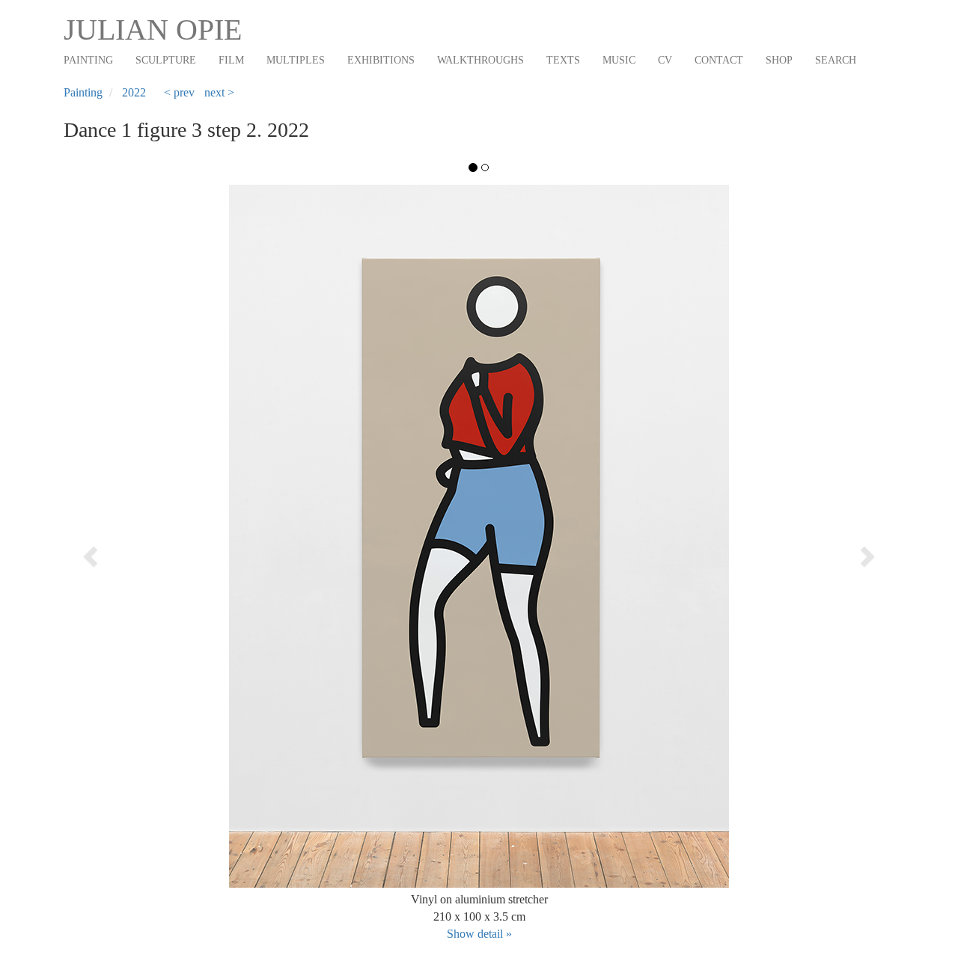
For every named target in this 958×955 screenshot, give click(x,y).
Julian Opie (153, 29)
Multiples (295, 60)
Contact (719, 60)
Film (231, 60)
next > (219, 92)
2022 (134, 92)
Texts (563, 60)
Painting (88, 60)
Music (618, 60)
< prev (179, 92)
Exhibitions (381, 60)
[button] (147, 551)
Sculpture (165, 60)
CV (665, 60)
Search (835, 60)
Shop (779, 60)
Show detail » (479, 933)
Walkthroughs (480, 60)
